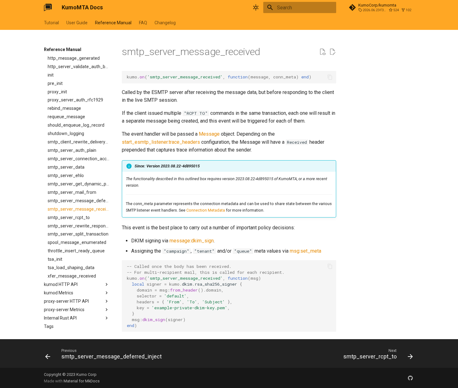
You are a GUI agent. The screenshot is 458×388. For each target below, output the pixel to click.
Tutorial (51, 22)
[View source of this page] (322, 52)
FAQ (143, 22)
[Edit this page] (332, 52)
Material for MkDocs (82, 381)
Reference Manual (113, 22)
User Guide (77, 22)
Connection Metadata (205, 210)
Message (209, 134)
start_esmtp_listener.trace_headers (161, 142)
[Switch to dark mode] (256, 7)
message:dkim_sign (191, 241)
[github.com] (410, 378)
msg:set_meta (305, 251)
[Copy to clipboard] (330, 77)
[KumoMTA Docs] (47, 7)
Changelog (165, 22)
